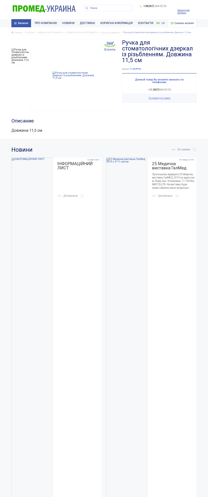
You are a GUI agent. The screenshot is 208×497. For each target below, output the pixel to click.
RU (158, 23)
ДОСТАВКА (87, 23)
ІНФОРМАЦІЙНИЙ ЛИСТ (75, 166)
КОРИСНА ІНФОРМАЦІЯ (116, 23)
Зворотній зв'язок (183, 11)
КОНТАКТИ (145, 23)
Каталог (23, 23)
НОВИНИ (68, 23)
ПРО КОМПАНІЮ (46, 23)
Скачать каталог (184, 23)
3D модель (110, 49)
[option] (20, 56)
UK (163, 23)
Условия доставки (159, 98)
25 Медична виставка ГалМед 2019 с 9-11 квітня (170, 166)
